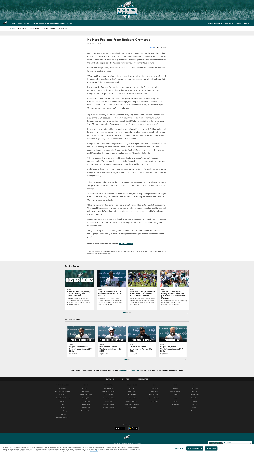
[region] (127, 448)
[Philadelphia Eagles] (127, 437)
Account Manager (108, 388)
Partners (194, 401)
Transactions (194, 411)
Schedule (108, 411)
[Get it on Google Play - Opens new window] (133, 429)
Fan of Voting (62, 401)
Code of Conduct (85, 411)
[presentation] (188, 313)
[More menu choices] (75, 23)
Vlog (175, 398)
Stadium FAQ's (86, 404)
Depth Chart (194, 391)
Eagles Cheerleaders (131, 401)
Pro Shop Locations (132, 398)
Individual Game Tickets (108, 398)
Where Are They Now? (154, 398)
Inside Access (175, 404)
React (175, 401)
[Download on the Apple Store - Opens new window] (119, 428)
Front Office (194, 398)
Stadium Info (85, 388)
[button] (124, 312)
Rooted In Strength (63, 411)
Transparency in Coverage (62, 417)
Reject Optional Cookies (195, 448)
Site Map (131, 388)
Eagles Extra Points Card (108, 391)
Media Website (132, 407)
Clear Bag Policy (85, 398)
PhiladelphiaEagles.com (129, 370)
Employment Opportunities (62, 391)
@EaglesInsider (126, 243)
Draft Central (154, 388)
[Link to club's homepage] (5, 22)
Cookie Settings (178, 448)
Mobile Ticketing (108, 394)
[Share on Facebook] (152, 48)
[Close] (251, 448)
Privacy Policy (62, 414)
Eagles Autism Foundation (132, 404)
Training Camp (154, 401)
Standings (194, 407)
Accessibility (62, 388)
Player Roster (194, 388)
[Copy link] (163, 47)
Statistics (194, 404)
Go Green (62, 407)
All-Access (175, 394)
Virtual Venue (85, 391)
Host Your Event (86, 407)
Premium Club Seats (108, 404)
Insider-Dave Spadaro (154, 394)
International (131, 391)
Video (175, 385)
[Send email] (160, 48)
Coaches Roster (194, 394)
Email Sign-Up (62, 394)
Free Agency (154, 391)
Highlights (175, 388)
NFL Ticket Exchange (108, 407)
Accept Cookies (211, 448)
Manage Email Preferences (63, 398)
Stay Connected (131, 394)
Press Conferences (175, 391)
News (154, 385)
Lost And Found (86, 401)
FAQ (63, 404)
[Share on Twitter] (156, 48)
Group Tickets (108, 401)
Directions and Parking (86, 394)
